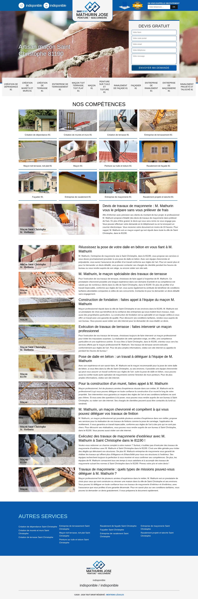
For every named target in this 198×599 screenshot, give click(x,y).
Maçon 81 (92, 86)
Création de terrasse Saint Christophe (36, 537)
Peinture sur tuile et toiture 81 (104, 86)
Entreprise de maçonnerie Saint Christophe (155, 527)
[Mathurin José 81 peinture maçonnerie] (99, 567)
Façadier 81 (136, 86)
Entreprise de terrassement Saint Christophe (74, 527)
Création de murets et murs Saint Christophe (34, 532)
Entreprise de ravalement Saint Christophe (114, 535)
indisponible (33, 5)
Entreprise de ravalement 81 (151, 87)
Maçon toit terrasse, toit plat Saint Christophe (74, 534)
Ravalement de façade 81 (120, 86)
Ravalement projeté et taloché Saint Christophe (157, 534)
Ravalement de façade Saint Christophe (118, 526)
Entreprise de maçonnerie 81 (169, 87)
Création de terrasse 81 (42, 87)
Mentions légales (115, 595)
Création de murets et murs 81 (27, 87)
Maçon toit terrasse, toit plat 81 (78, 87)
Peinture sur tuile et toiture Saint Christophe (74, 541)
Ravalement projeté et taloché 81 (187, 87)
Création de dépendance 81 (11, 87)
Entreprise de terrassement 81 (60, 87)
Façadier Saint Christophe (112, 529)
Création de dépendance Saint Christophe (38, 526)
